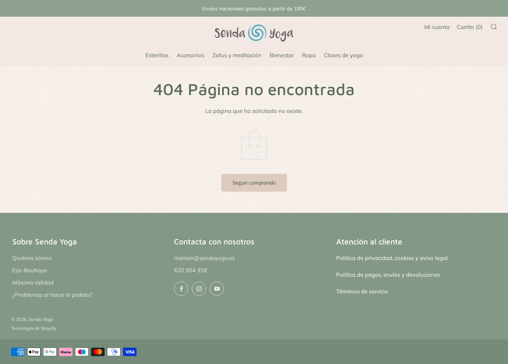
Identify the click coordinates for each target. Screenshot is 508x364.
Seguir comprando (254, 182)
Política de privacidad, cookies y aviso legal (392, 257)
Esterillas (156, 55)
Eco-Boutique (29, 270)
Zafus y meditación (236, 55)
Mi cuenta (437, 26)
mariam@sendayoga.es (204, 257)
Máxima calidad (33, 282)
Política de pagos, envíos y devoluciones (388, 274)
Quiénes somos (32, 257)
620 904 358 (190, 270)
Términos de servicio (362, 291)
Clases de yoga (343, 55)
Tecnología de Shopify (33, 328)
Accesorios (190, 55)
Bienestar (282, 55)
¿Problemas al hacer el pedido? (52, 294)
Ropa (309, 55)
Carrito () (470, 26)
